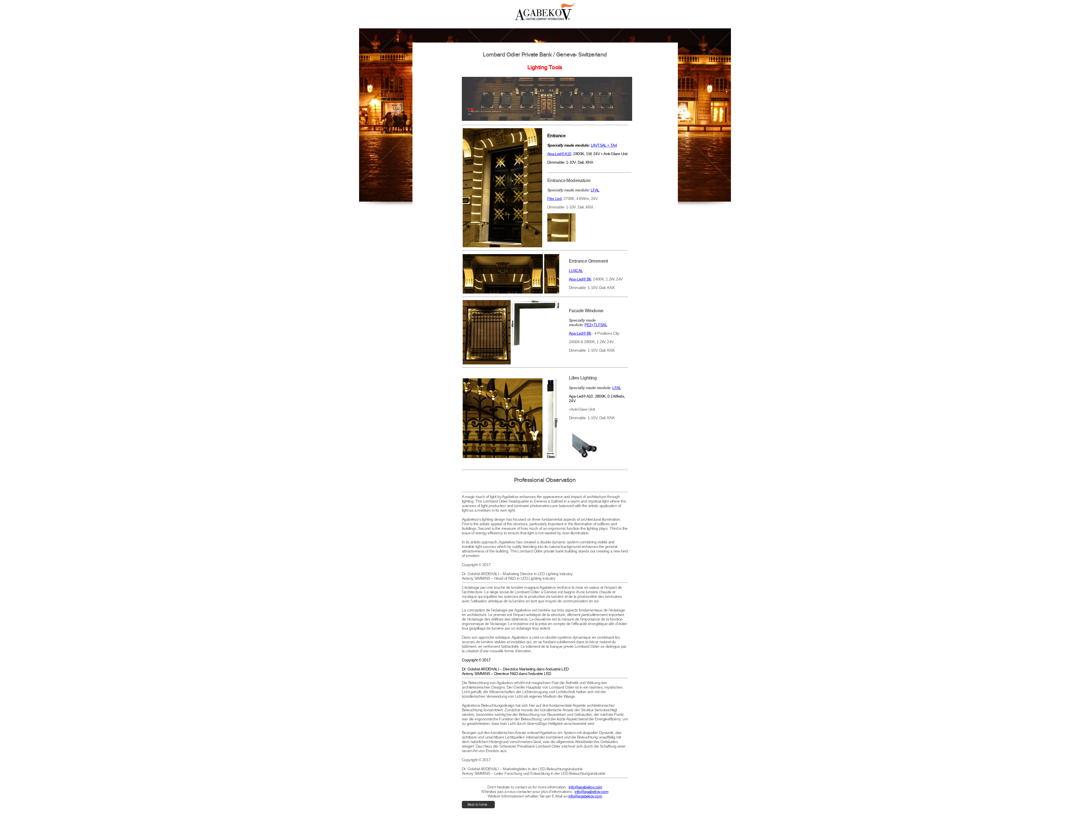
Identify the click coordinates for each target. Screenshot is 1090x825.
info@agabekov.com (585, 787)
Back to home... (478, 804)
